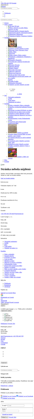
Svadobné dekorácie (10, 270)
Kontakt (14, 3)
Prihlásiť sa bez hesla (8, 398)
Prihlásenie (7, 283)
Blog (5, 245)
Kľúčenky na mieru (10, 257)
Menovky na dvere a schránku (13, 262)
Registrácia (7, 285)
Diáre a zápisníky (9, 254)
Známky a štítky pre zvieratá (12, 277)
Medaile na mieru (9, 261)
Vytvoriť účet (11, 323)
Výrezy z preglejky (9, 275)
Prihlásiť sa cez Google (9, 396)
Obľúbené (7, 286)
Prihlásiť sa (4, 417)
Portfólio (3, 251)
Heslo (4, 409)
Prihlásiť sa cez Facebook (25, 396)
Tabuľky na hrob (9, 274)
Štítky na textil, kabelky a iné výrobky (15, 269)
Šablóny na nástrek (9, 267)
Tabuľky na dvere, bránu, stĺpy (13, 272)
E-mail (4, 405)
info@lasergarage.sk (17, 213)
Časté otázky (8, 246)
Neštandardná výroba (10, 264)
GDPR (6, 243)
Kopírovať (4, 362)
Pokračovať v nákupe (7, 385)
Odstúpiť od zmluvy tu (10, 248)
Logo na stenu (8, 259)
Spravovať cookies (6, 310)
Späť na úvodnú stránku (8, 178)
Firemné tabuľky (9, 256)
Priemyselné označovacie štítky (13, 265)
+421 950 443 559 (6, 3)
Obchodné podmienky (10, 241)
